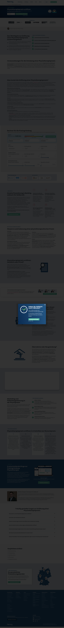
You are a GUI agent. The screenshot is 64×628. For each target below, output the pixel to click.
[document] (32, 314)
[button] (44, 304)
